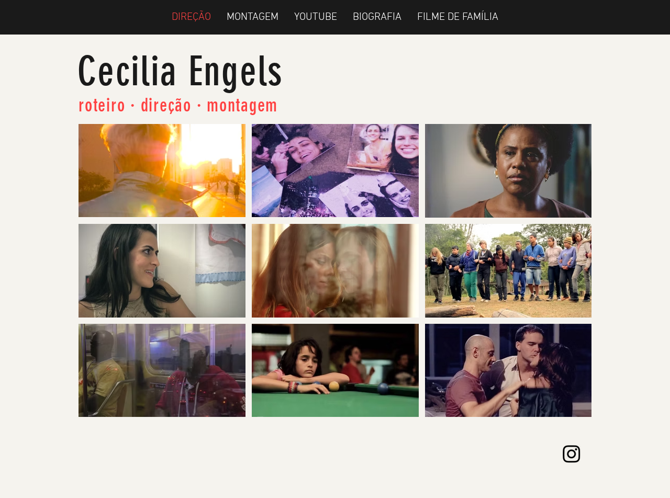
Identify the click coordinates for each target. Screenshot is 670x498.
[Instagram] (571, 453)
